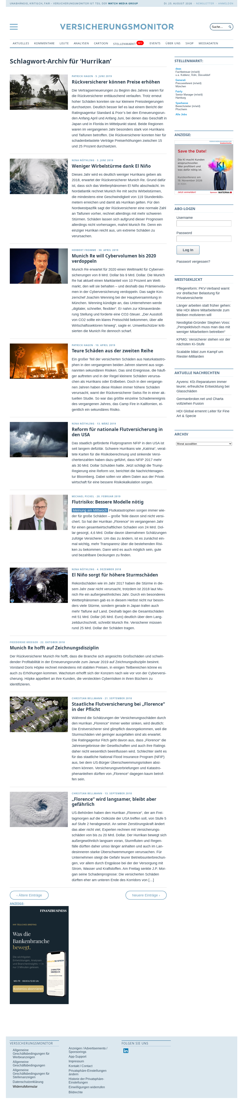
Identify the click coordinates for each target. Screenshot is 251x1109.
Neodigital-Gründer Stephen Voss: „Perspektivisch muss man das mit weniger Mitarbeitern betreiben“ (203, 327)
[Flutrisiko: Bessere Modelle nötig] (39, 512)
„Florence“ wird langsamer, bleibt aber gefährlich (114, 801)
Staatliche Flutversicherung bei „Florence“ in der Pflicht (118, 706)
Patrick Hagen (82, 76)
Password (184, 233)
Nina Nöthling (83, 160)
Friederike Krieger (24, 642)
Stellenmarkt (127, 44)
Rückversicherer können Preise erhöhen (116, 82)
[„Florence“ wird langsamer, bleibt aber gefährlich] (39, 809)
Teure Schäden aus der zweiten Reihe (112, 351)
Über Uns (173, 43)
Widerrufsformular (25, 1086)
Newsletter (205, 3)
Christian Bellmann (87, 698)
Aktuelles (21, 43)
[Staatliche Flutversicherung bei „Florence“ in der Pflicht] (39, 714)
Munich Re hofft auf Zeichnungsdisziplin (54, 648)
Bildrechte (76, 1092)
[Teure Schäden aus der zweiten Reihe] (39, 361)
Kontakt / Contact (80, 1066)
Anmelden (225, 3)
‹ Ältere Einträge (29, 895)
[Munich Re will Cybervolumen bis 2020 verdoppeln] (39, 266)
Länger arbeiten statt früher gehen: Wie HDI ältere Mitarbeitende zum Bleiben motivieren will (203, 310)
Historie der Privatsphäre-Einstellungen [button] (86, 1080)
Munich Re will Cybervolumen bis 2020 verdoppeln (114, 258)
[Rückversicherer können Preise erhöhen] (39, 92)
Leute (64, 43)
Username (184, 217)
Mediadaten (208, 43)
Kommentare (44, 43)
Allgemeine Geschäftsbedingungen (29, 1063)
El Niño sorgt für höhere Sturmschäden (115, 575)
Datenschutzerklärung (28, 1082)
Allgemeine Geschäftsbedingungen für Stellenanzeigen (31, 1073)
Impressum (76, 1061)
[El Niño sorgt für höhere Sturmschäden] (39, 585)
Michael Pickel (83, 496)
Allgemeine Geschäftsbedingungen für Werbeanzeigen (31, 1053)
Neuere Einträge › (146, 895)
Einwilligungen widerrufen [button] (87, 1087)
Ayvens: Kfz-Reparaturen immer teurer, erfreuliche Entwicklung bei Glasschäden (202, 386)
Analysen (81, 43)
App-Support (77, 1056)
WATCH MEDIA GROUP (123, 3)
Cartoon (101, 43)
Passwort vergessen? (193, 261)
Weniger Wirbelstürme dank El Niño (111, 166)
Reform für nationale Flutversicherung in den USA (117, 432)
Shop (190, 43)
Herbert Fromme (84, 250)
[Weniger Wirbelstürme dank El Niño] (39, 176)
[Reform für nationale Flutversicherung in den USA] (39, 439)
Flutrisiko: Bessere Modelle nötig (108, 502)
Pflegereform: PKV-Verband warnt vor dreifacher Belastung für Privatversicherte (202, 293)
